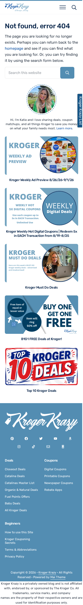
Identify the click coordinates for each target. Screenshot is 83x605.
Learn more (64, 128)
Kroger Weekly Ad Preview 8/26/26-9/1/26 (41, 180)
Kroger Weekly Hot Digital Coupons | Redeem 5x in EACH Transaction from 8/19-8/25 (41, 234)
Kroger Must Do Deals (41, 287)
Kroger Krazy (47, 572)
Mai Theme (57, 577)
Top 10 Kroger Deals (41, 391)
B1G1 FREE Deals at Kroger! (41, 339)
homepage (14, 48)
